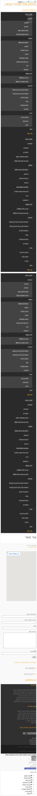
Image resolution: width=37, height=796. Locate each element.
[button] (30, 768)
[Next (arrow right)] (33, 764)
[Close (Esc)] (35, 762)
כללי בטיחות (33, 742)
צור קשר (34, 738)
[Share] (33, 762)
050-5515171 (29, 674)
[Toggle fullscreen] (31, 762)
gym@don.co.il (30, 680)
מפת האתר (33, 744)
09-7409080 (29, 668)
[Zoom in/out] (29, 762)
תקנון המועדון (32, 740)
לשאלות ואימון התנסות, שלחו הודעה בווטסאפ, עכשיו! (20, 755)
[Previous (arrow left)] (35, 764)
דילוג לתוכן (33, 766)
